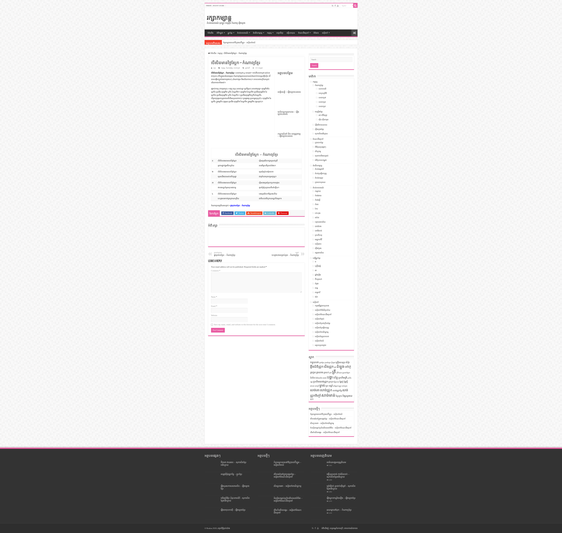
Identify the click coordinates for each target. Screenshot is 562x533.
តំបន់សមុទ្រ (319, 178)
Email (214, 306)
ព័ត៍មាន (316, 33)
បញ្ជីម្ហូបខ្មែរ (316, 258)
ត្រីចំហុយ (339, 373)
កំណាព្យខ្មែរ (229, 68)
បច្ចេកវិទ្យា (279, 33)
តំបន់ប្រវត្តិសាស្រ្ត (321, 173)
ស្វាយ (311, 399)
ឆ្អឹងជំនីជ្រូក (316, 366)
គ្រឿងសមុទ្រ (340, 362)
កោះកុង (317, 213)
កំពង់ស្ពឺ (317, 200)
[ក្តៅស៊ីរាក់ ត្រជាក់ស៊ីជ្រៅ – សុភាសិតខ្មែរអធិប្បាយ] (318, 490)
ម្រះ (327, 386)
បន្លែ (335, 377)
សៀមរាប (318, 244)
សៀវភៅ (325, 33)
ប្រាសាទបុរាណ (320, 182)
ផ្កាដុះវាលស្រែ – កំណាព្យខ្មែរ (240, 205)
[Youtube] (338, 5)
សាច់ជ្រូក (326, 390)
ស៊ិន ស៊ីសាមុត (323, 119)
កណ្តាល (318, 191)
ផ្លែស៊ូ (341, 382)
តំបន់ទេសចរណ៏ (242, 33)
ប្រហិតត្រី (342, 377)
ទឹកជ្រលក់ (318, 279)
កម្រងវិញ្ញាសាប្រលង (322, 306)
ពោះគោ (312, 386)
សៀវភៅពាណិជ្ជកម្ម (321, 332)
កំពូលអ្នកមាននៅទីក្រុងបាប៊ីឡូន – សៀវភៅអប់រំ (239, 42)
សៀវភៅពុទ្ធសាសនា (322, 336)
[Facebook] (335, 5)
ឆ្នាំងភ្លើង (318, 275)
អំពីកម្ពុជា (220, 33)
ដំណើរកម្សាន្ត (257, 33)
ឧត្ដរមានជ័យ (319, 253)
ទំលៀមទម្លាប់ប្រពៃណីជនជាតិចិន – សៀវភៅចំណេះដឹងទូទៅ (330, 428)
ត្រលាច (319, 372)
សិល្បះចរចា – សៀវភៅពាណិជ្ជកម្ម (322, 423)
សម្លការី (317, 292)
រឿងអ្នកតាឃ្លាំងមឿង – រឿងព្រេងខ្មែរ (341, 498)
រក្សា (214, 68)
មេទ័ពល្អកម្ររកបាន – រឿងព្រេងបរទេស (288, 113)
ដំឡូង (340, 366)
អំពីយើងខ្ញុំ (325, 528)
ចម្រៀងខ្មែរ (319, 112)
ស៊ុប (316, 297)
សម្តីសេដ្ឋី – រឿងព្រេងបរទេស (289, 92)
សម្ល (316, 288)
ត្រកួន (313, 372)
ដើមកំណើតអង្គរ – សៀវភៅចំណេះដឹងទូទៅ (325, 432)
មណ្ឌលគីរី (318, 239)
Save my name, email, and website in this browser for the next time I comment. (245, 324)
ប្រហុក (331, 382)
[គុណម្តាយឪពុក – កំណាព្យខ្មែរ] (318, 514)
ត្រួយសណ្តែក (346, 373)
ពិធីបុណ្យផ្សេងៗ (320, 147)
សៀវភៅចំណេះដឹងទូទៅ (323, 314)
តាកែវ (317, 217)
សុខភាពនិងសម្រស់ (321, 156)
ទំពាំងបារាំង (318, 378)
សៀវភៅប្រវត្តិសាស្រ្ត (322, 328)
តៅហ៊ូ (348, 366)
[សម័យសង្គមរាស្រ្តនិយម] (318, 466)
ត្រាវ (330, 373)
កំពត (316, 204)
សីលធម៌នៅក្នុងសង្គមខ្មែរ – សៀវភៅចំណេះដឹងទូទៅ (328, 419)
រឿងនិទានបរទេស (321, 125)
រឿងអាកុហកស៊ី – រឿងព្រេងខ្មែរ (233, 510)
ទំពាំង (312, 378)
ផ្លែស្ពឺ (346, 382)
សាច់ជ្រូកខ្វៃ (337, 390)
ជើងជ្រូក (329, 366)
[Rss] (332, 5)
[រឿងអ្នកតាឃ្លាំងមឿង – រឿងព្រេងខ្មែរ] (318, 502)
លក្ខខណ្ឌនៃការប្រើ (336, 528)
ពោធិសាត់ (318, 231)
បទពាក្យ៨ (322, 102)
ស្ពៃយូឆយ (347, 395)
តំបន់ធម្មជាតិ (319, 169)
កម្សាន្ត (269, 33)
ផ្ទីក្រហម (336, 382)
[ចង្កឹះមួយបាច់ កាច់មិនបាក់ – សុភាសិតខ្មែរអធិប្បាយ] (318, 478)
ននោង (325, 378)
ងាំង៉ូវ (348, 362)
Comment (215, 271)
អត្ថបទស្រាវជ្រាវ (320, 345)
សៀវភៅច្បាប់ (319, 319)
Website (214, 315)
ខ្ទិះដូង (333, 362)
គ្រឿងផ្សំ (318, 266)
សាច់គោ (315, 390)
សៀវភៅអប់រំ (319, 341)
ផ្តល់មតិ (247, 68)
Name (214, 297)
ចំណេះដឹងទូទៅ (303, 33)
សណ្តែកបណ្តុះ (337, 386)
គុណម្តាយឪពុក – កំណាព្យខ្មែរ (339, 510)
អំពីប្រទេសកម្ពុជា (321, 160)
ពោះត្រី (317, 386)
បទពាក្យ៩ (322, 106)
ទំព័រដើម (210, 33)
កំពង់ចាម (318, 195)
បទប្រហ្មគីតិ (323, 93)
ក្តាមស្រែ (321, 362)
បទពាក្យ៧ (237, 68)
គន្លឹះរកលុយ (291, 33)
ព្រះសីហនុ (318, 235)
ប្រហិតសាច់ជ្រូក (320, 381)
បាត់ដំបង (318, 226)
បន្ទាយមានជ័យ (320, 222)
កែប (316, 209)
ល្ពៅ (331, 385)
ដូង (335, 367)
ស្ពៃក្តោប (339, 396)
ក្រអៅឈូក (328, 362)
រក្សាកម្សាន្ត (219, 17)
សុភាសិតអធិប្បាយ (321, 134)
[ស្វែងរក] (355, 5)
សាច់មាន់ (328, 395)
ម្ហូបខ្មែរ (230, 33)
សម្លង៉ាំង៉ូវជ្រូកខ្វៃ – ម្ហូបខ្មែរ (231, 474)
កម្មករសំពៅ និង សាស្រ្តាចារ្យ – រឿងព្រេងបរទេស (289, 135)
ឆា (316, 270)
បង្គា (330, 377)
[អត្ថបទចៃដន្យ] (354, 32)
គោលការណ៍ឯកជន (351, 528)
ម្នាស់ (322, 385)
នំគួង (316, 283)
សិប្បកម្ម (318, 151)
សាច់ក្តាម (344, 386)
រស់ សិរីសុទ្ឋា (323, 115)
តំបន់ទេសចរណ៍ (318, 188)
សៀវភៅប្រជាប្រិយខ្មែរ (322, 323)
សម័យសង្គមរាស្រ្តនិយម (336, 462)
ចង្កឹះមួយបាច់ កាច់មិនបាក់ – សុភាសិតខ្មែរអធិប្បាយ (338, 475)
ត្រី (334, 371)
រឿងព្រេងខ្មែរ (319, 129)
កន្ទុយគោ (314, 362)
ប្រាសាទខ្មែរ (319, 142)
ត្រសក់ (326, 372)
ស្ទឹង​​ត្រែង (318, 248)
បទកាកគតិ (322, 89)
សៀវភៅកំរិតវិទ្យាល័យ (322, 310)
